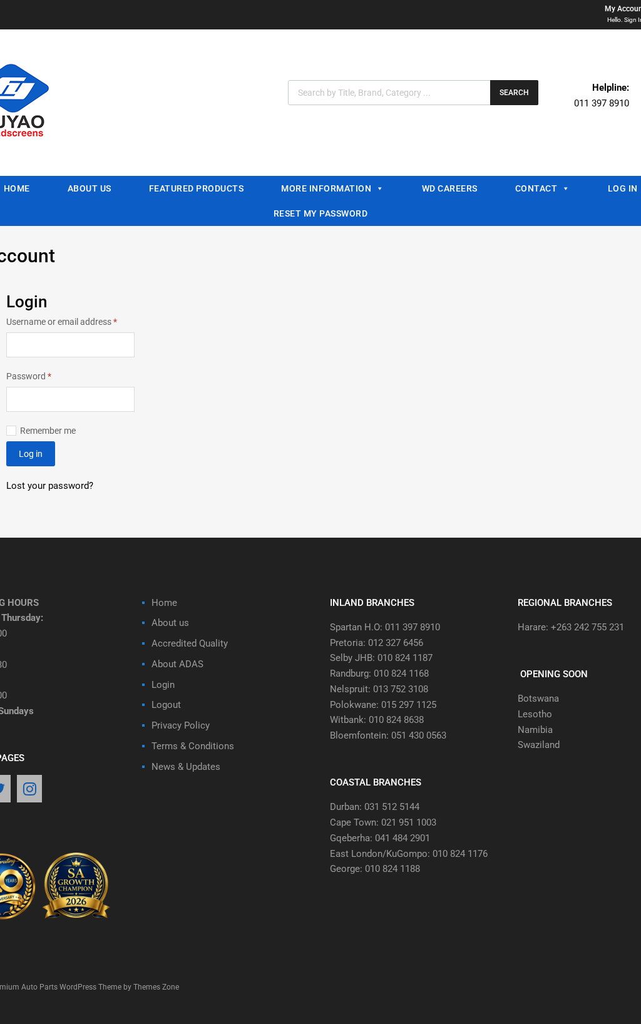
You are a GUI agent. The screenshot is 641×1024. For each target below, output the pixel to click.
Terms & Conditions (192, 746)
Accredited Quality (189, 643)
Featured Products (196, 188)
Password (45, 375)
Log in (31, 454)
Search (514, 92)
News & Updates (185, 766)
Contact (536, 188)
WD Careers (450, 188)
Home (164, 602)
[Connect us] (29, 789)
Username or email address (70, 321)
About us (89, 188)
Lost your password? (49, 485)
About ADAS (177, 664)
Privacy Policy (180, 725)
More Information (326, 188)
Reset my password (321, 213)
